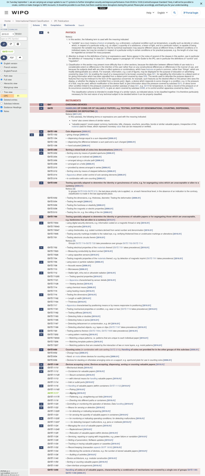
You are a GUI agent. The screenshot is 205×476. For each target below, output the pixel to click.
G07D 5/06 (52, 205)
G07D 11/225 (53, 411)
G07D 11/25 (53, 432)
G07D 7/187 (53, 323)
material (75, 126)
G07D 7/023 (53, 251)
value (119, 126)
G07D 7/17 (52, 305)
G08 (145, 76)
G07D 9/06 (52, 360)
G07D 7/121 (53, 280)
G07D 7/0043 (53, 226)
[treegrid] (115, 252)
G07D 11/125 (53, 374)
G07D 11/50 (53, 461)
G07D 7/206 (53, 341)
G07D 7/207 (53, 345)
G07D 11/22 (53, 407)
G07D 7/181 (53, 308)
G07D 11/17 (7, 51)
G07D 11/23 (53, 414)
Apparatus (71, 174)
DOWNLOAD (13, 29)
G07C (102, 88)
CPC (6, 95)
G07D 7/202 (53, 334)
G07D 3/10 (52, 167)
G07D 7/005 (53, 233)
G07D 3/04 (52, 156)
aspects (97, 447)
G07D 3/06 (52, 160)
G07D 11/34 (53, 450)
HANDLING (71, 108)
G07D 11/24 (53, 425)
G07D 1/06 (52, 141)
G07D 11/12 (53, 371)
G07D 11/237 (53, 421)
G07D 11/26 (53, 436)
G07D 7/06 (52, 261)
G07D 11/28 (53, 440)
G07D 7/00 (52, 216)
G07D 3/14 (52, 174)
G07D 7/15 (52, 290)
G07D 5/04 (52, 201)
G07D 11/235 (53, 418)
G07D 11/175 (53, 396)
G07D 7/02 (127, 243)
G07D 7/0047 (53, 230)
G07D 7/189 (53, 327)
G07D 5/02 (82, 191)
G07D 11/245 (53, 429)
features (149, 69)
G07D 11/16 (53, 385)
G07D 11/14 (53, 382)
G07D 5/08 (52, 208)
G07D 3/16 (52, 178)
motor (77, 356)
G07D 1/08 (52, 145)
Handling (126, 349)
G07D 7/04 (52, 258)
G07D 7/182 (53, 312)
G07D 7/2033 (53, 337)
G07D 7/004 (53, 222)
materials (101, 247)
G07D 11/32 (53, 447)
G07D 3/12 (52, 171)
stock (83, 425)
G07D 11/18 (53, 400)
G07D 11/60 (53, 465)
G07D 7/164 (53, 301)
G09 (86, 74)
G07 (49, 104)
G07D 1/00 (52, 131)
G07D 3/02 (52, 153)
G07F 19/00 (106, 447)
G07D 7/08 (52, 265)
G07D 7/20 (91, 243)
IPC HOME (4, 29)
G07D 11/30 (53, 443)
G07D (50, 108)
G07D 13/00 (53, 469)
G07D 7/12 (52, 272)
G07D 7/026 (53, 254)
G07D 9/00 (52, 349)
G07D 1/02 (52, 134)
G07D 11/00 (53, 364)
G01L (180, 83)
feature (101, 43)
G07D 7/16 (80, 243)
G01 (103, 58)
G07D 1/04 (52, 138)
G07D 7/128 (53, 283)
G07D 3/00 (52, 149)
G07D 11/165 (53, 389)
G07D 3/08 (52, 163)
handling (94, 378)
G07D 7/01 (52, 237)
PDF (12, 57)
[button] (41, 32)
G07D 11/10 (53, 367)
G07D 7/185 (53, 319)
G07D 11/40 (53, 458)
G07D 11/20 (53, 403)
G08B (142, 88)
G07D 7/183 (53, 316)
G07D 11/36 (53, 454)
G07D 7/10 (52, 269)
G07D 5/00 (52, 182)
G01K (146, 85)
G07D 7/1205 (53, 276)
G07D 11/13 (53, 378)
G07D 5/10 (92, 191)
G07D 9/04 (52, 356)
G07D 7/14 (138, 243)
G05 (191, 88)
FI (18, 95)
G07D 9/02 (52, 352)
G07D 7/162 (53, 298)
